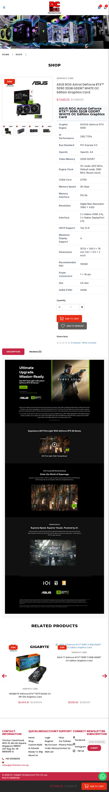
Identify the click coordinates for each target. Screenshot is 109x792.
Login (47, 737)
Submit (94, 748)
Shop (19, 54)
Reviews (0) (36, 351)
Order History (52, 748)
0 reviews (75, 342)
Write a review (89, 342)
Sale (13, 647)
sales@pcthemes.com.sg (15, 765)
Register (49, 741)
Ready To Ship (35, 751)
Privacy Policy (66, 744)
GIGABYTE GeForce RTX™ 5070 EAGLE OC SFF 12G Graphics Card (30, 695)
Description (13, 351)
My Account (51, 744)
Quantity (61, 300)
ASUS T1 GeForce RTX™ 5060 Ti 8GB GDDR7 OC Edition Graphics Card (79, 659)
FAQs (61, 737)
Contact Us (65, 748)
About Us (33, 755)
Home (5, 54)
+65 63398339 (12, 758)
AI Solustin (33, 748)
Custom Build (35, 744)
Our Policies (65, 741)
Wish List (49, 751)
